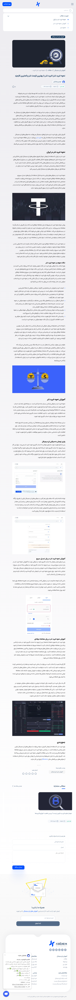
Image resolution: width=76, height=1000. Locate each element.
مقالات (65, 959)
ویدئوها (65, 962)
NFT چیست (34, 967)
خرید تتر (38, 138)
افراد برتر (65, 965)
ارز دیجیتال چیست (32, 959)
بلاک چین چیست (32, 962)
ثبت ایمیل (38, 923)
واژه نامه (65, 967)
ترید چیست (64, 976)
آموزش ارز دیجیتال (32, 976)
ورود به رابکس (7, 4)
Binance (45, 759)
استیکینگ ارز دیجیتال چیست (60, 984)
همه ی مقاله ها (18, 786)
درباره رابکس (33, 984)
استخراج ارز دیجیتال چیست (60, 981)
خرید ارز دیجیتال (33, 978)
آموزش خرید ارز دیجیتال (58, 37)
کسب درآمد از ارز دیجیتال (61, 978)
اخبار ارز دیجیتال (33, 981)
